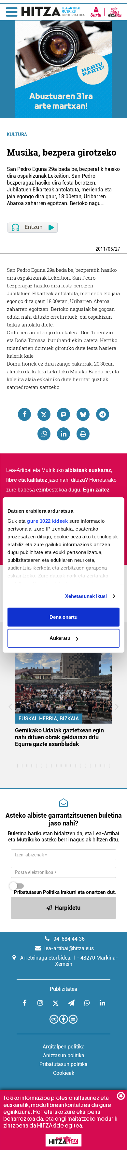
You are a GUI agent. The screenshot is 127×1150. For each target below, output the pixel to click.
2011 (100, 249)
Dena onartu (63, 616)
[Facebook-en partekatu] (24, 414)
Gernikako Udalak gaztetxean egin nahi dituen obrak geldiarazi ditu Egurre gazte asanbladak (59, 737)
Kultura (17, 134)
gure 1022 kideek (47, 521)
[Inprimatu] (83, 433)
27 (117, 249)
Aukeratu (59, 638)
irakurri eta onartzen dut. (65, 892)
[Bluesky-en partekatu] (83, 414)
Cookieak (63, 1073)
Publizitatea (63, 989)
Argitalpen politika (64, 1047)
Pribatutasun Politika (37, 892)
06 (110, 249)
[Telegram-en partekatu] (102, 414)
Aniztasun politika (63, 1055)
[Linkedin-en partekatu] (63, 433)
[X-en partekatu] (43, 414)
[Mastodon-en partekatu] (63, 414)
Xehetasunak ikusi (86, 596)
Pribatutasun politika (63, 1064)
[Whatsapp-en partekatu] (43, 433)
